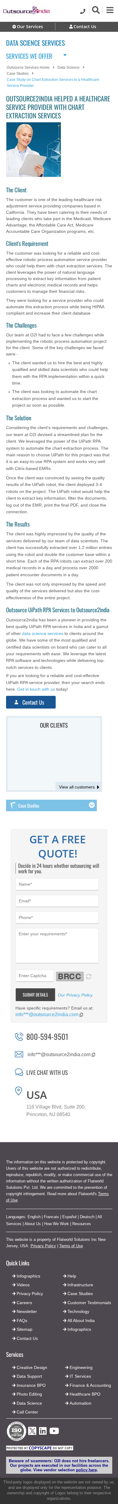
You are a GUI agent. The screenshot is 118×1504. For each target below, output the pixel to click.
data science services (42, 633)
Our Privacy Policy (75, 995)
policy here (86, 1470)
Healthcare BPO (85, 1394)
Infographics (79, 1329)
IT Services (80, 1376)
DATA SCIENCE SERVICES (35, 43)
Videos (23, 1284)
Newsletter (27, 1311)
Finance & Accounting (90, 1385)
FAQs (22, 1320)
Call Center (27, 1412)
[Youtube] (54, 1432)
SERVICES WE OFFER (29, 55)
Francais (51, 1217)
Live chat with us (47, 1072)
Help (71, 1276)
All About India (81, 1320)
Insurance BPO (31, 1385)
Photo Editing (29, 1394)
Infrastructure (80, 1284)
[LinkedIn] (43, 1432)
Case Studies (80, 1293)
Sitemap (24, 1329)
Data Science (29, 1403)
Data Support (29, 1376)
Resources (81, 1223)
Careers (24, 1302)
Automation (80, 1403)
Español (69, 1217)
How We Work (56, 1223)
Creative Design (32, 1367)
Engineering (81, 1367)
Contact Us (33, 702)
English (34, 1217)
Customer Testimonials (89, 1302)
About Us (33, 1223)
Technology (78, 1311)
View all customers (77, 787)
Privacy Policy (43, 1246)
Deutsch (87, 1217)
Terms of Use (71, 1246)
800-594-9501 (47, 1036)
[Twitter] (32, 1436)
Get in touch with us (36, 689)
